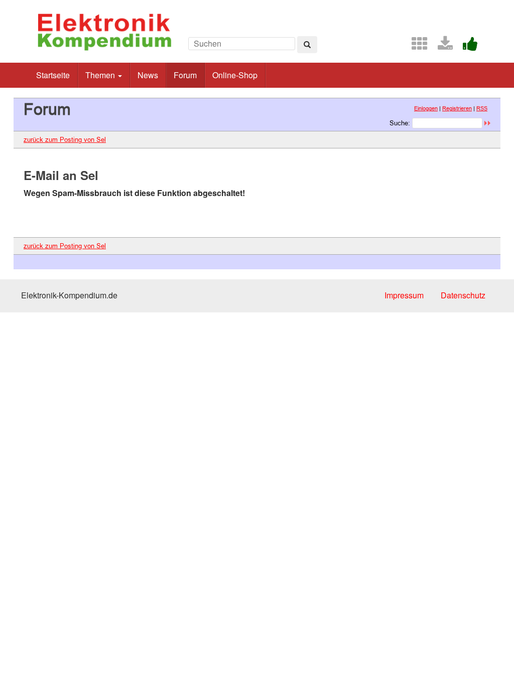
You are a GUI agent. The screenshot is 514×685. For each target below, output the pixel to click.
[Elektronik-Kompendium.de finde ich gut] (466, 46)
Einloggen (426, 108)
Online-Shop (235, 75)
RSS (481, 108)
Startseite (53, 75)
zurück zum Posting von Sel (65, 139)
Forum (185, 75)
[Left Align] (307, 44)
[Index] (416, 46)
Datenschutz (463, 295)
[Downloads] (441, 46)
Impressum (404, 295)
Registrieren (457, 108)
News (148, 75)
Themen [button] (101, 75)
